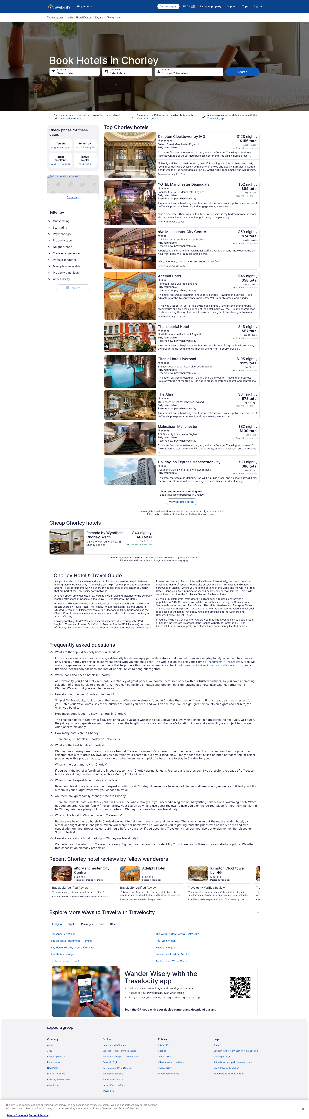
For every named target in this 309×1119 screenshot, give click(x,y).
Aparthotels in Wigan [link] (63, 954)
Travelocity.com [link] (55, 17)
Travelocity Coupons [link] (113, 1079)
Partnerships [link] (53, 1062)
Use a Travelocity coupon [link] (226, 1068)
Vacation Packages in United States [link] (120, 1056)
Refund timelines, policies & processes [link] (233, 1062)
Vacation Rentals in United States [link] (119, 1050)
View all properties (181, 501)
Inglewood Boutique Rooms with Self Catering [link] (209, 665)
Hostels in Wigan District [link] (65, 961)
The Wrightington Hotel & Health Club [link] (177, 933)
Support (232, 6)
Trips (245, 6)
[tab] (57, 924)
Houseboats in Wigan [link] (63, 933)
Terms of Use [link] (164, 1056)
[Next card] (255, 883)
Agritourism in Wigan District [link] (172, 961)
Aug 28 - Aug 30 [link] (61, 163)
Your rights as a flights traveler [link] (229, 1073)
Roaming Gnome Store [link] (58, 1079)
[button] (154, 912)
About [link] (50, 1045)
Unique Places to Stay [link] (114, 1085)
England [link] (99, 17)
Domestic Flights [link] (111, 1062)
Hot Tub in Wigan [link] (166, 940)
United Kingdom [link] (84, 17)
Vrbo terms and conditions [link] (171, 1062)
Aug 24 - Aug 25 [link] (85, 147)
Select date (65, 73)
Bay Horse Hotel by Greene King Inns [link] (72, 947)
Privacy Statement (17, 1115)
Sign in (258, 6)
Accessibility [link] (164, 1068)
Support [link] (217, 1045)
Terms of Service (38, 1115)
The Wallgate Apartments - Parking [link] (71, 940)
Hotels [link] (70, 17)
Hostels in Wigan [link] (165, 947)
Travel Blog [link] (108, 1090)
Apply (73, 287)
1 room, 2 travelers (175, 73)
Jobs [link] (49, 1050)
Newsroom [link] (52, 1068)
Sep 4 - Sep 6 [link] (85, 163)
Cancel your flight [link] (222, 1056)
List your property (210, 6)
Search (242, 72)
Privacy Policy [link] (165, 1045)
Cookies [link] (162, 1050)
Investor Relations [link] (56, 1073)
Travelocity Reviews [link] (113, 1073)
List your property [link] (56, 1056)
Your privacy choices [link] (168, 1073)
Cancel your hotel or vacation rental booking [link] (236, 1050)
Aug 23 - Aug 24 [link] (60, 147)
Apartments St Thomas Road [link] (225, 661)
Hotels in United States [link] (114, 1045)
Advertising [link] (52, 1085)
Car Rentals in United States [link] (117, 1068)
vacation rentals (72, 118)
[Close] (303, 1109)
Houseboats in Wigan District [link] (172, 954)
